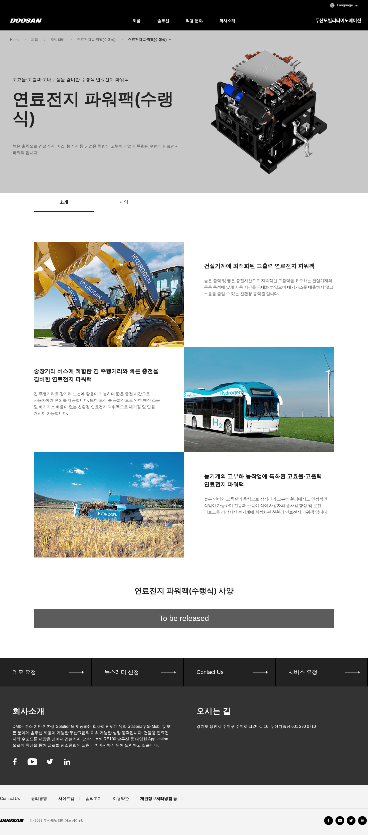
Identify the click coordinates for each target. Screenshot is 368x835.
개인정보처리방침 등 (158, 798)
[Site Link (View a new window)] (351, 820)
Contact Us (210, 672)
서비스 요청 (302, 672)
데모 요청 (24, 672)
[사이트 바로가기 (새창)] (328, 820)
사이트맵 (66, 798)
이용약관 (121, 798)
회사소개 (227, 21)
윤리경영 (39, 798)
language (345, 5)
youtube (32, 761)
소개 (63, 202)
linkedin (67, 761)
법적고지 (94, 798)
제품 (137, 21)
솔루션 (163, 21)
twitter (50, 761)
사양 (123, 202)
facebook (15, 761)
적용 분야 (194, 21)
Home (15, 40)
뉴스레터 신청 (121, 672)
